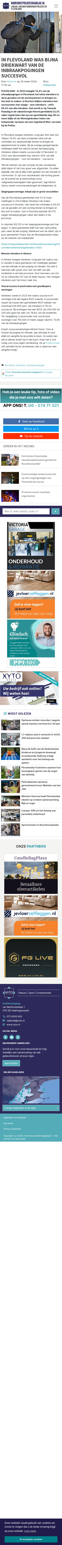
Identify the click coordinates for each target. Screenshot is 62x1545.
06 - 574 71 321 (43, 405)
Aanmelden (11, 1063)
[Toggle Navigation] (56, 6)
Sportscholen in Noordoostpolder (40, 825)
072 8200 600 (14, 1016)
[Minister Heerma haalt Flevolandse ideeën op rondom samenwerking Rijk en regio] (10, 801)
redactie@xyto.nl (15, 1020)
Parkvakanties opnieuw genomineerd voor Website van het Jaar (41, 785)
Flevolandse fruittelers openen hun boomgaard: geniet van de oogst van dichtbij (41, 771)
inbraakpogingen (36, 365)
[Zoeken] (55, 511)
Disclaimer (8, 1123)
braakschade (53, 343)
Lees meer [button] (30, 1531)
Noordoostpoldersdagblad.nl (28, 3)
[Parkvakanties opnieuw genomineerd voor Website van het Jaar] (10, 786)
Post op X (32, 428)
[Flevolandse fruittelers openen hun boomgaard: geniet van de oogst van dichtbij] (10, 772)
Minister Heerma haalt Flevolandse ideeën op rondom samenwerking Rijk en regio (40, 799)
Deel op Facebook (33, 421)
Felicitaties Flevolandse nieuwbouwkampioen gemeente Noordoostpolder (38, 459)
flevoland (9, 365)
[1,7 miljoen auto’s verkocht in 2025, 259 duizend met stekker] (10, 739)
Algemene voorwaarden (14, 1117)
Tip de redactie (33, 436)
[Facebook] (6, 1037)
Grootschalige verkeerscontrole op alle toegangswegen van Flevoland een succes (38, 477)
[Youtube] (12, 1037)
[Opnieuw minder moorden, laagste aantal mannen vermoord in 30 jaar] (10, 724)
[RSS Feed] (18, 1037)
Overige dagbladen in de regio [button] (20, 1108)
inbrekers (21, 365)
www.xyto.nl (13, 1024)
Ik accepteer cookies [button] (31, 1539)
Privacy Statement (12, 1129)
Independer (49, 85)
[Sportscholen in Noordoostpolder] (10, 829)
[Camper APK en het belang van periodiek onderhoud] (10, 815)
